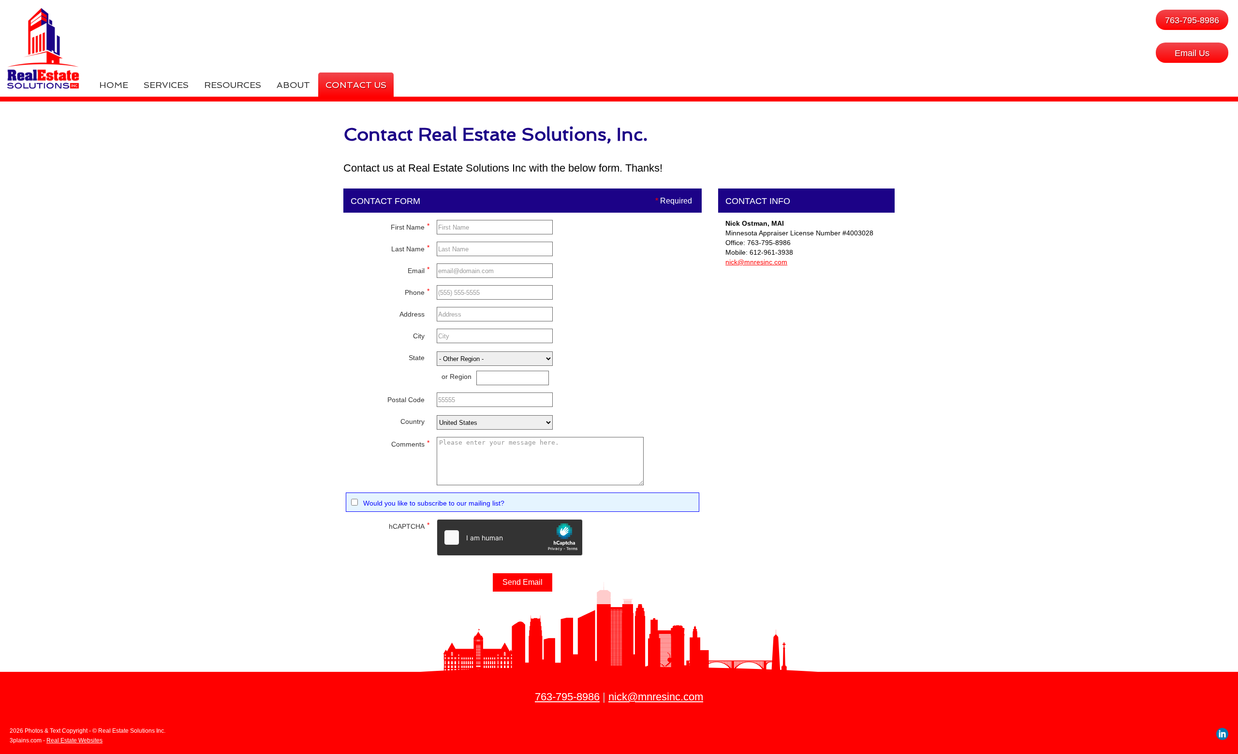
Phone (417, 291)
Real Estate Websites (74, 740)
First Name (410, 226)
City (419, 336)
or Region (457, 376)
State (417, 358)
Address (412, 314)
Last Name (410, 248)
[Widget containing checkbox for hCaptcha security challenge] (510, 537)
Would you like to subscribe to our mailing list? (433, 503)
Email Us (1192, 53)
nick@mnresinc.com (756, 262)
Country (412, 421)
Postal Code (406, 400)
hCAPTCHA (409, 525)
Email (418, 270)
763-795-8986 (1192, 20)
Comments (410, 443)
